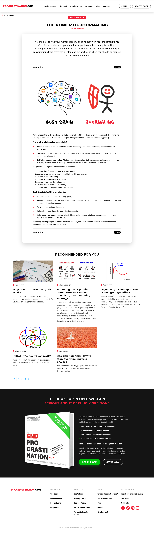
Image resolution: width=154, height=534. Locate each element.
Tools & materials (105, 498)
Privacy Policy (80, 498)
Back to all (8, 15)
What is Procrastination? (108, 494)
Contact (106, 6)
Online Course (50, 6)
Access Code (141, 6)
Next (27, 379)
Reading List (103, 512)
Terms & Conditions (82, 507)
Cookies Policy (80, 503)
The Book (63, 6)
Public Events (76, 6)
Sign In (124, 6)
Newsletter (125, 503)
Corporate (89, 6)
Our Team (125, 498)
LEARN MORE (89, 462)
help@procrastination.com (131, 494)
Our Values (78, 494)
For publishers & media (81, 513)
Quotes (100, 507)
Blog (98, 6)
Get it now (112, 462)
